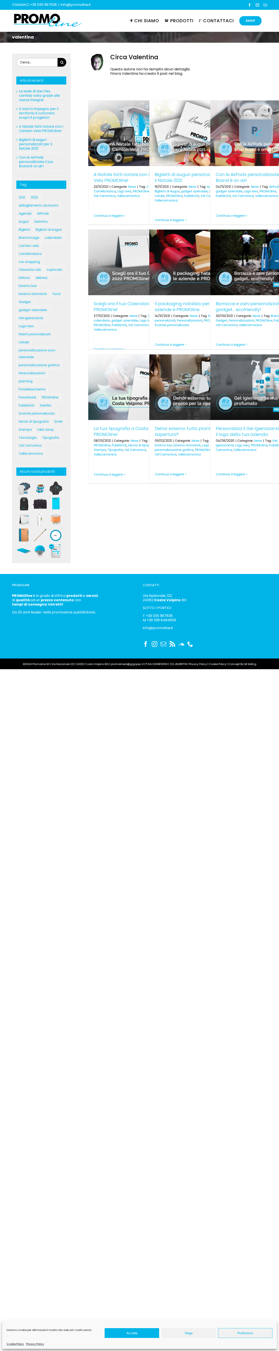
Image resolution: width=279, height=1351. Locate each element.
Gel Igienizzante (31, 318)
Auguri (24, 221)
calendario (102, 320)
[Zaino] (23, 504)
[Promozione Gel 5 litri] (55, 551)
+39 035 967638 (159, 615)
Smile (58, 421)
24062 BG (165, 600)
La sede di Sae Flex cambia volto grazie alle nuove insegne (39, 95)
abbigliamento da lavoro (38, 205)
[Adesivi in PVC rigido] (39, 488)
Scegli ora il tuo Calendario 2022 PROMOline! (128, 307)
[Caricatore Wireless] (55, 535)
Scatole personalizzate (172, 325)
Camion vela (29, 246)
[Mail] (163, 644)
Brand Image (29, 237)
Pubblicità (191, 196)
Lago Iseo (124, 191)
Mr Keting (250, 664)
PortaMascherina (32, 389)
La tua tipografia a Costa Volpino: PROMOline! (130, 431)
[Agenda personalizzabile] (55, 504)
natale (160, 196)
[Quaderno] (23, 535)
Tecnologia (28, 437)
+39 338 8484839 (161, 620)
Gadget (221, 320)
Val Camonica (104, 196)
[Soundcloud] (181, 644)
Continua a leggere (108, 215)
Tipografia (115, 450)
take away (45, 429)
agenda (25, 213)
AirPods (43, 213)
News (132, 187)
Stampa (100, 450)
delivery (42, 278)
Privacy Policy (35, 1344)
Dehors (24, 278)
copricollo (54, 269)
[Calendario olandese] (39, 519)
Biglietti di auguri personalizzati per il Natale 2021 (192, 177)
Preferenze (245, 1333)
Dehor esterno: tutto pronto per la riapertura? (191, 431)
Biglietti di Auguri (167, 191)
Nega (188, 1333)
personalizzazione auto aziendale (37, 353)
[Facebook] (145, 644)
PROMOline (141, 191)
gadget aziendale (194, 191)
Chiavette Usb (30, 269)
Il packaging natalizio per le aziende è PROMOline (184, 307)
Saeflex (45, 405)
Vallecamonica (128, 196)
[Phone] (190, 644)
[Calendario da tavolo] (23, 519)
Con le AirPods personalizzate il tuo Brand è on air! (36, 162)
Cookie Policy (15, 1344)
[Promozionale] (23, 488)
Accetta (131, 1333)
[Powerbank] (23, 551)
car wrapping (29, 262)
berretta (41, 221)
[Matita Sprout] (39, 535)
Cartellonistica (105, 191)
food (56, 294)
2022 (34, 197)
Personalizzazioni (189, 320)
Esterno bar (163, 445)
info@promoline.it (76, 4)
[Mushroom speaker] (39, 551)
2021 (22, 197)
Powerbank (27, 397)
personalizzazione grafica (174, 450)
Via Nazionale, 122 (157, 595)
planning (25, 381)
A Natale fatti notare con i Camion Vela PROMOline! (131, 177)
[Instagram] (154, 644)
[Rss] (172, 644)
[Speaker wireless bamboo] (55, 519)
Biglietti (24, 229)
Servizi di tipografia (142, 445)
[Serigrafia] (55, 488)
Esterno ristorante (187, 445)
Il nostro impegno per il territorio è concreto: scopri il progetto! (38, 113)
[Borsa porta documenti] (39, 504)
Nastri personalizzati (35, 334)
